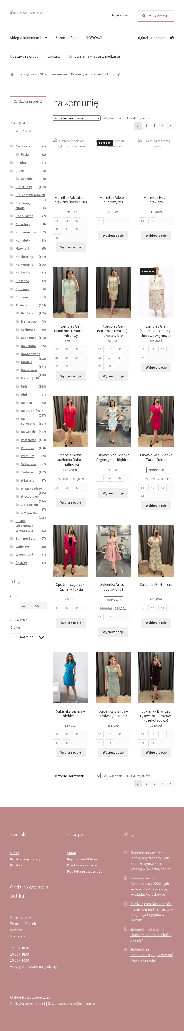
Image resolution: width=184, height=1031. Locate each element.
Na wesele (28, 432)
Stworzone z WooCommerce (71, 1003)
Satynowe (28, 464)
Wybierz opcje (70, 247)
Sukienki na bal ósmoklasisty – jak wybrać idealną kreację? (151, 955)
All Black (22, 162)
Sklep (71, 852)
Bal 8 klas (28, 313)
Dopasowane (30, 354)
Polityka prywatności (85, 871)
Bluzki (20, 171)
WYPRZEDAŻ (24, 555)
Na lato (26, 403)
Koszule (27, 179)
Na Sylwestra (28, 421)
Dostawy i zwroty (24, 56)
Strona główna (26, 74)
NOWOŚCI (94, 37)
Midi (24, 386)
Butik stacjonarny (25, 859)
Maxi (24, 378)
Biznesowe (29, 321)
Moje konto (120, 15)
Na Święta (23, 273)
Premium (27, 456)
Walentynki (24, 546)
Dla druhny (24, 187)
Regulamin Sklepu (82, 859)
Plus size (27, 448)
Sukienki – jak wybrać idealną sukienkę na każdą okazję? (151, 935)
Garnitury (23, 224)
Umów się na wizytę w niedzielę (94, 56)
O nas (14, 852)
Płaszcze (22, 281)
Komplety (23, 240)
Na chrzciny (24, 256)
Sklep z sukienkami (25, 37)
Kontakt (53, 56)
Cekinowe (28, 329)
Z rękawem (29, 513)
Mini (24, 394)
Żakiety (21, 563)
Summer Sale (66, 37)
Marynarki (23, 248)
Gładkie (26, 362)
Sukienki (22, 305)
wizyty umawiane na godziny (33, 966)
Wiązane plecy (31, 488)
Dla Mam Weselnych (30, 195)
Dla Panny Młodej (23, 205)
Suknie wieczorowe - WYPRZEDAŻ (25, 526)
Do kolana (28, 346)
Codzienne (28, 338)
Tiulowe (27, 472)
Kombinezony (26, 232)
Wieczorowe (30, 496)
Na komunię (24, 264)
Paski (25, 154)
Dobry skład (24, 216)
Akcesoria (23, 146)
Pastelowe (28, 440)
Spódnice (22, 289)
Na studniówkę (32, 410)
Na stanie (21, 620)
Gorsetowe (29, 370)
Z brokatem (29, 504)
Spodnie (22, 297)
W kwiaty (27, 480)
